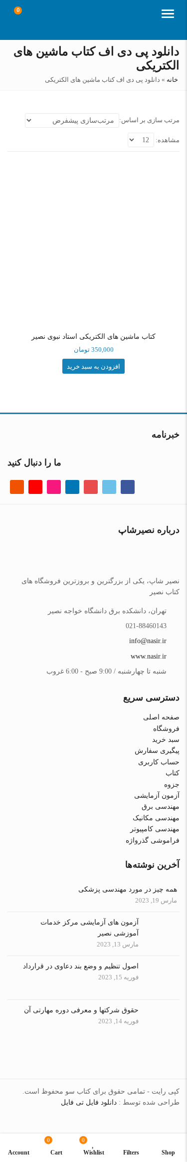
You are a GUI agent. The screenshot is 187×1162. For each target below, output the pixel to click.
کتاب (173, 773)
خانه (172, 79)
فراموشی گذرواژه (153, 840)
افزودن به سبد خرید (93, 366)
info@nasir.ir (148, 641)
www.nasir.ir (149, 656)
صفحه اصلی (161, 717)
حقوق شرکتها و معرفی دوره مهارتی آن (81, 1010)
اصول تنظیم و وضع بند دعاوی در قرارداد (81, 966)
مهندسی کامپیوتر (155, 829)
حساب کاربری (159, 762)
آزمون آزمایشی (157, 795)
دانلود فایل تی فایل (89, 1102)
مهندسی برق (161, 806)
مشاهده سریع (90, 336)
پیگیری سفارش (157, 750)
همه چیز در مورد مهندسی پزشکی (127, 889)
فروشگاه (166, 728)
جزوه (172, 784)
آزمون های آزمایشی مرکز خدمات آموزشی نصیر (89, 928)
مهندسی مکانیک (156, 818)
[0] (24, 15)
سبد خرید (166, 739)
